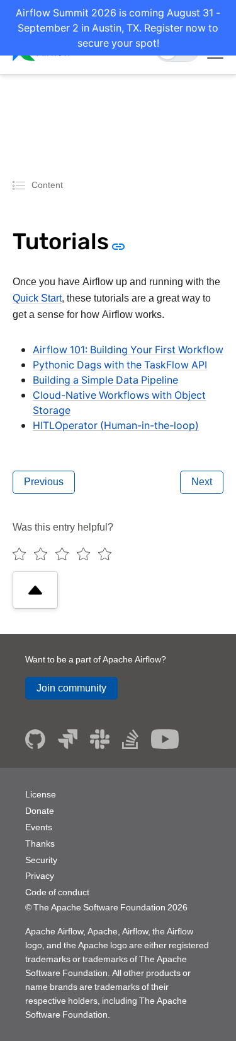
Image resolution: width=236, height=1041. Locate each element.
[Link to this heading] (117, 246)
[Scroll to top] (35, 590)
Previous (44, 482)
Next (201, 482)
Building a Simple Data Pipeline (105, 380)
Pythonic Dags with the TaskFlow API (120, 365)
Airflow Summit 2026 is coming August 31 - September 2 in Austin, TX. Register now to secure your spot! (118, 28)
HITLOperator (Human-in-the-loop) (116, 425)
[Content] (21, 185)
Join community (71, 688)
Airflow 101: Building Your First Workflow (128, 349)
